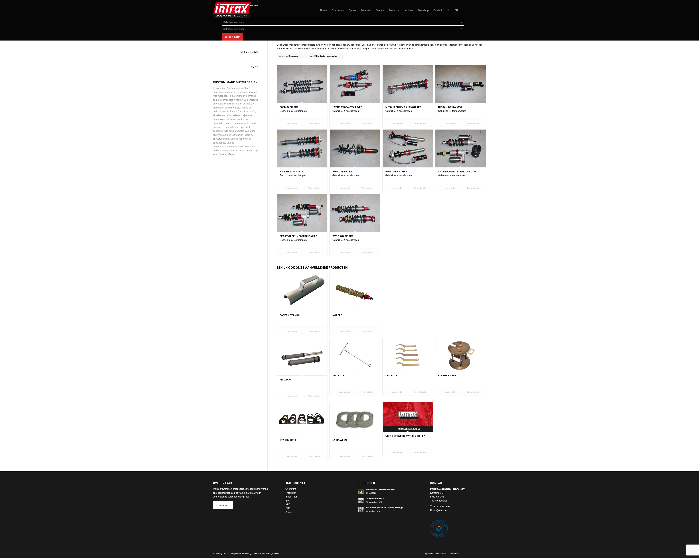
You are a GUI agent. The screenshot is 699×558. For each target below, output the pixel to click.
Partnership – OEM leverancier (380, 489)
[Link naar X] (472, 553)
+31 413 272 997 (441, 506)
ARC (287, 504)
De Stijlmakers (272, 553)
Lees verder (291, 123)
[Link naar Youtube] (478, 553)
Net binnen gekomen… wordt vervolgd (384, 507)
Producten (290, 492)
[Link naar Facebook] (467, 553)
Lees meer (223, 505)
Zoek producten (232, 36)
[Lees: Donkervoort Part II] (361, 500)
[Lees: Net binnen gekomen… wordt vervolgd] (361, 509)
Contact (289, 512)
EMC (288, 500)
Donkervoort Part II (375, 498)
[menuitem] (323, 10)
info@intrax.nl (440, 510)
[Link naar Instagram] (483, 553)
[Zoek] (463, 10)
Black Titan (291, 496)
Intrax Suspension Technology (238, 553)
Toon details (314, 123)
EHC (287, 508)
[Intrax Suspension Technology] (232, 10)
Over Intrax (291, 488)
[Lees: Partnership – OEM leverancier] (361, 491)
